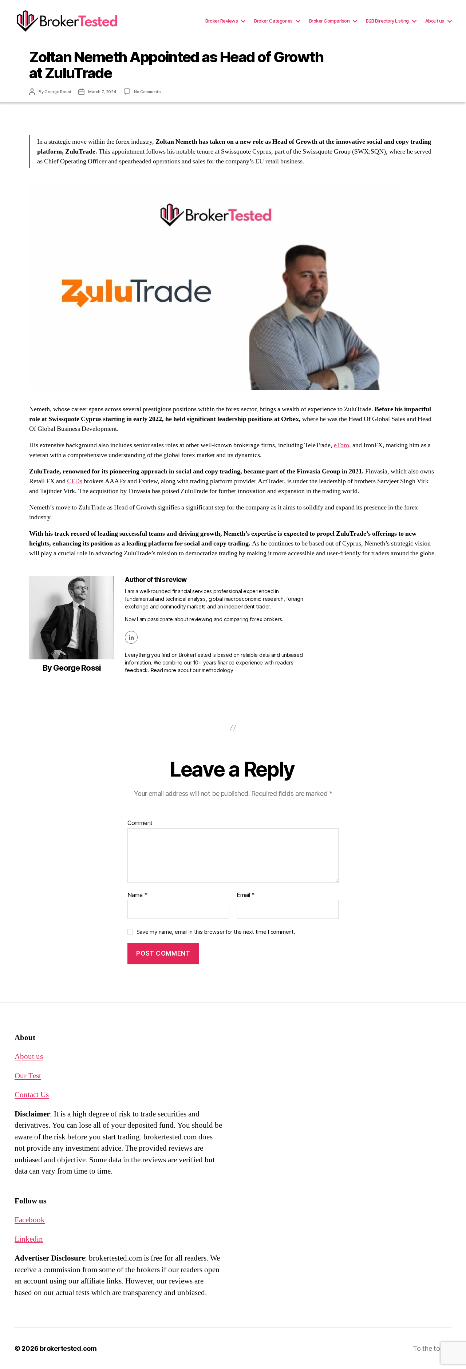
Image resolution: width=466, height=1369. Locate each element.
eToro (341, 445)
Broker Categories (273, 21)
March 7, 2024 (102, 91)
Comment (140, 823)
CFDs (74, 481)
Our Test (28, 1076)
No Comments (147, 91)
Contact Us (32, 1095)
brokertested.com (68, 1348)
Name (137, 895)
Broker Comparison (329, 21)
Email (246, 895)
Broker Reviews (221, 21)
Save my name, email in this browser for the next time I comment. (216, 931)
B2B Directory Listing (387, 21)
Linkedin (29, 1239)
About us (434, 21)
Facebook (30, 1220)
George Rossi (57, 91)
